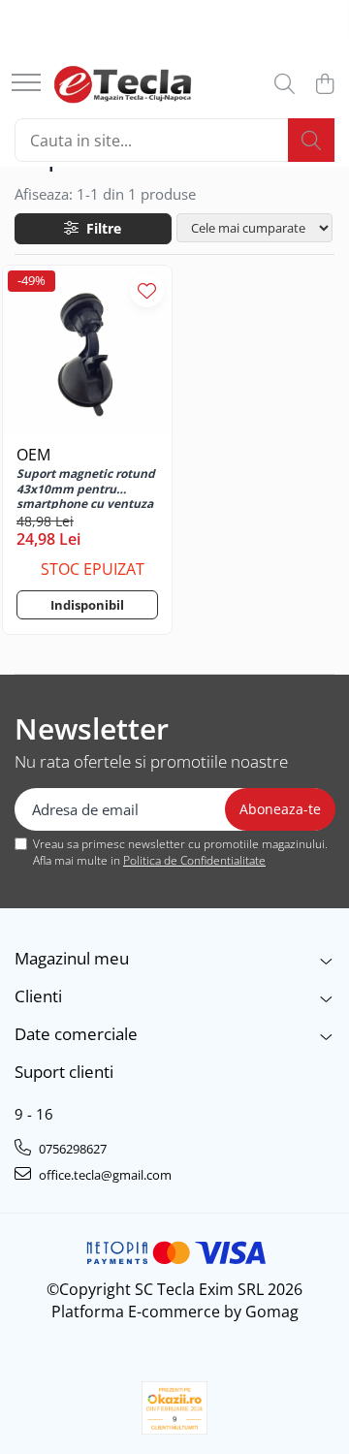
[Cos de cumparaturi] (324, 85)
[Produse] (26, 84)
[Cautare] (311, 140)
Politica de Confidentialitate (194, 860)
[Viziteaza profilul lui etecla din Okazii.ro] (174, 1408)
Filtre (100, 228)
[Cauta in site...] (284, 85)
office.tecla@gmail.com (104, 1175)
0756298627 (71, 1148)
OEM (33, 454)
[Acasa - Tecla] (122, 84)
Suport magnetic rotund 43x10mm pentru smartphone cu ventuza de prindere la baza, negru (85, 487)
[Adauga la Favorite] (147, 290)
